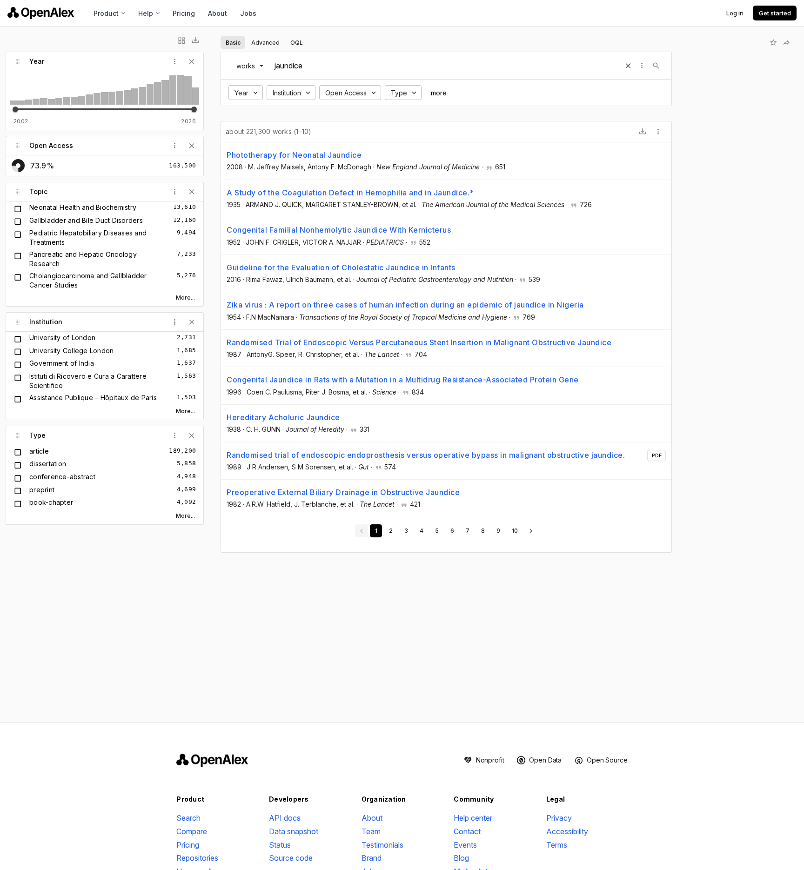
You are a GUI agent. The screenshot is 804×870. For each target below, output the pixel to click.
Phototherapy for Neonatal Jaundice (294, 155)
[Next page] (530, 530)
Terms (556, 845)
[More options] (658, 131)
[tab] (233, 42)
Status (280, 845)
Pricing (184, 13)
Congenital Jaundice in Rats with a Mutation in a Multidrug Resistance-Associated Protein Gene (403, 379)
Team (371, 831)
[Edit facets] (181, 40)
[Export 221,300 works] (642, 131)
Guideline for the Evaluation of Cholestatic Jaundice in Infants (341, 267)
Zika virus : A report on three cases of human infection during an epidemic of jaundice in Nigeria (405, 304)
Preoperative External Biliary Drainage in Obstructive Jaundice (343, 492)
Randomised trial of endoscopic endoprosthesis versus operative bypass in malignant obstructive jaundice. (426, 455)
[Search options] (642, 65)
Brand (372, 858)
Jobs (248, 13)
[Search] (656, 65)
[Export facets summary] (195, 40)
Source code (291, 858)
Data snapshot (293, 831)
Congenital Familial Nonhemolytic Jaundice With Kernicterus (339, 229)
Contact (467, 831)
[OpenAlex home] (40, 13)
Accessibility (567, 831)
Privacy (559, 818)
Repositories (197, 858)
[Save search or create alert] (773, 42)
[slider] (15, 109)
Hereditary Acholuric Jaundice (283, 417)
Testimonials (382, 845)
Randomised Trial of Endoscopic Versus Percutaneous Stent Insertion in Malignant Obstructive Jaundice (419, 342)
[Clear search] (628, 65)
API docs (285, 818)
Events (465, 845)
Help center (473, 818)
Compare (191, 831)
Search (188, 818)
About (217, 13)
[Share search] (786, 42)
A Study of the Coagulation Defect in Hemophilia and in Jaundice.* (350, 192)
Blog (461, 858)
